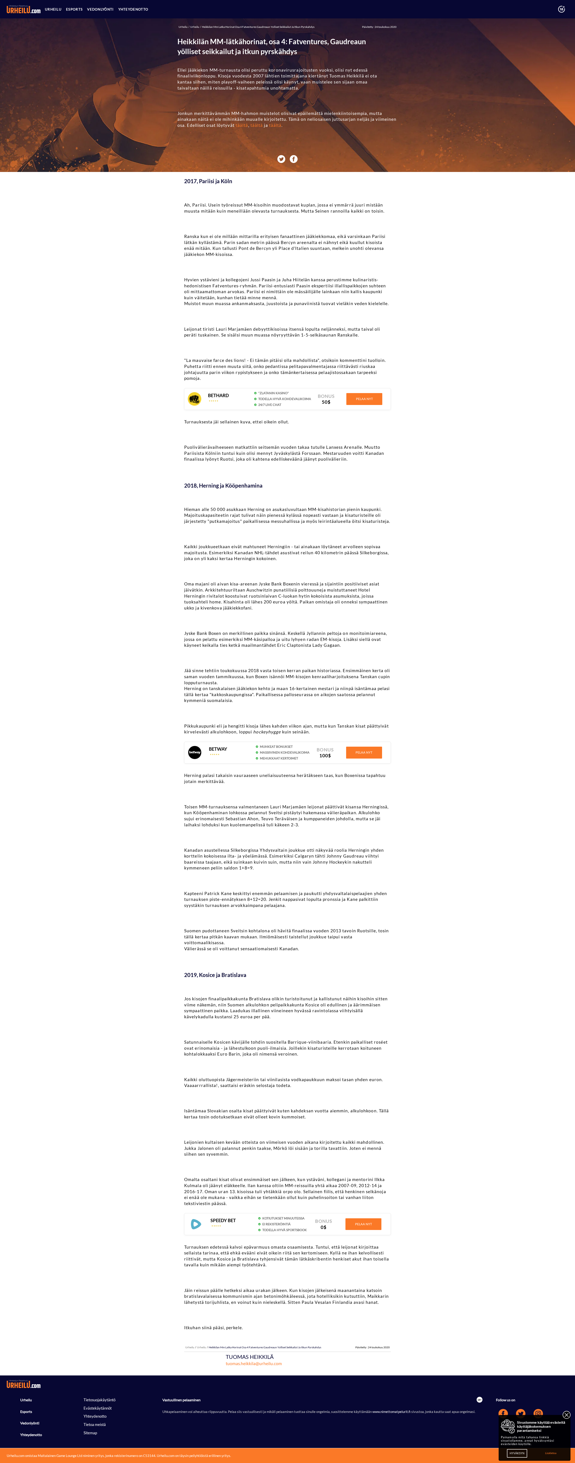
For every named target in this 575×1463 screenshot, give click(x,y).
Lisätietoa (550, 1453)
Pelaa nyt (364, 399)
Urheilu (183, 27)
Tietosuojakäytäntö (99, 1399)
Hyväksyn (517, 1453)
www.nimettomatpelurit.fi (391, 1412)
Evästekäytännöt (98, 1408)
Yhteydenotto (31, 1434)
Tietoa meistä (95, 1424)
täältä (242, 125)
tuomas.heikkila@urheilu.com (254, 1363)
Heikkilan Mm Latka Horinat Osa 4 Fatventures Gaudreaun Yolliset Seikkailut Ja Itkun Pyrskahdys (257, 27)
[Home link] (23, 9)
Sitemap (90, 1432)
